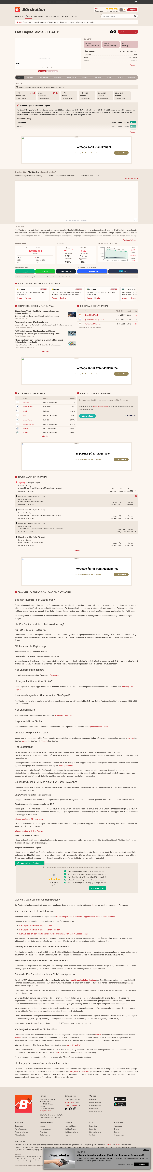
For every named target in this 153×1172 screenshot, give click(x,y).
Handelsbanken (28, 424)
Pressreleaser (43, 77)
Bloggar (109, 77)
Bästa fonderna (45, 1135)
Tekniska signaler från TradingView (76, 220)
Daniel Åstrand (70, 1102)
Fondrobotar (43, 1132)
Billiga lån (92, 1129)
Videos (120, 77)
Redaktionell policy (95, 1111)
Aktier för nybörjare (74, 1045)
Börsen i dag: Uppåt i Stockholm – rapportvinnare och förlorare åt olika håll (85, 916)
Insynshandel (71, 77)
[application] (68, 250)
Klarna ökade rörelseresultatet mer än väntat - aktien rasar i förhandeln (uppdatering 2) (53, 933)
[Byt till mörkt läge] (123, 9)
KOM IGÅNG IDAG (97, 888)
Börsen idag (19, 1126)
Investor (26, 402)
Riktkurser (57, 77)
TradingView (73, 1071)
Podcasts (131, 77)
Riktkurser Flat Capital (64, 715)
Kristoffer (109, 1144)
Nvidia (25, 428)
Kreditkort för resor (71, 1129)
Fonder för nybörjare (21, 1132)
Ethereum (117, 1132)
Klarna (25, 432)
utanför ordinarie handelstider (83, 980)
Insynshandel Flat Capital (98, 726)
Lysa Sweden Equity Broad (94, 319)
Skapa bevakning (129, 32)
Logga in (132, 9)
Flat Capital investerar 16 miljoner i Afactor (36, 925)
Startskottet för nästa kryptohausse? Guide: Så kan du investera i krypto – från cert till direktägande (55, 22)
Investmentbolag (45, 1129)
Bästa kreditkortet (70, 1126)
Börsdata (85, 1071)
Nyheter (30, 77)
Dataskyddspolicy (95, 1105)
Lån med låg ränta (95, 1132)
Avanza (19, 298)
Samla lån (92, 1135)
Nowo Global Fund (91, 315)
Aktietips (42, 1126)
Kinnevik (44, 741)
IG (58, 1052)
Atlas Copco (27, 420)
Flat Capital (54, 675)
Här (93, 905)
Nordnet (28, 298)
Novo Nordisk (28, 406)
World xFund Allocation (93, 324)
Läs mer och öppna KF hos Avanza (29, 831)
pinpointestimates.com (100, 406)
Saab (25, 411)
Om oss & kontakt (95, 1102)
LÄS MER (141, 1164)
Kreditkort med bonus (71, 1132)
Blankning (85, 77)
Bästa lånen (93, 1126)
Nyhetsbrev (93, 1099)
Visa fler (76, 550)
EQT (25, 415)
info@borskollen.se (46, 1110)
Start (20, 77)
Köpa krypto (118, 1126)
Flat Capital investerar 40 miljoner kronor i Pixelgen (39, 929)
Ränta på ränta (20, 1135)
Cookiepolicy (93, 1108)
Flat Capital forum (66, 765)
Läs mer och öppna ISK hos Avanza (29, 819)
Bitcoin (116, 1129)
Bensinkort (68, 1135)
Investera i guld (119, 1135)
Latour (24, 741)
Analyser (98, 77)
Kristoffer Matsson (71, 1105)
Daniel (117, 1144)
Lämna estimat (87, 416)
